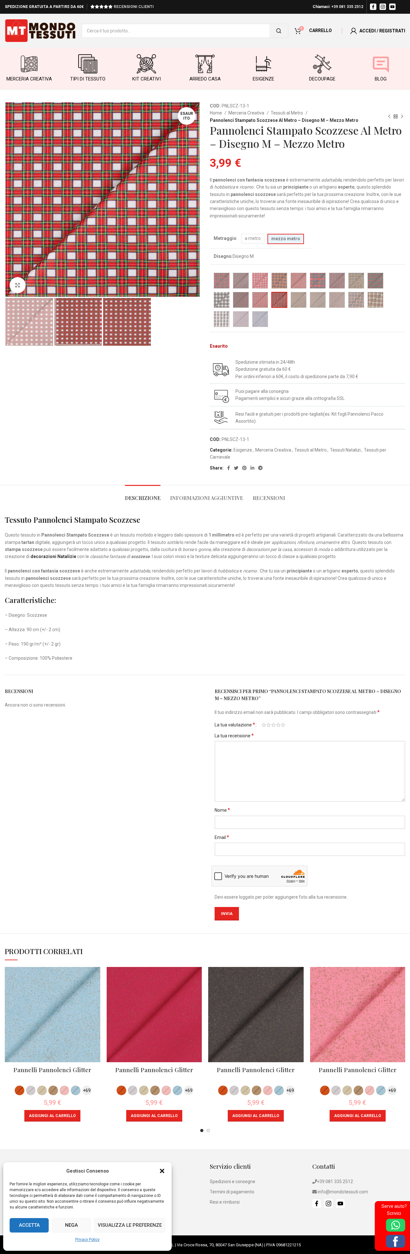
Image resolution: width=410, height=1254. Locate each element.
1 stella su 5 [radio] (263, 725)
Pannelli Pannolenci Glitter (52, 1069)
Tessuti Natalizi (345, 450)
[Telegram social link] (260, 468)
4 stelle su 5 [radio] (278, 725)
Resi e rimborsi (225, 1202)
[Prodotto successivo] (402, 117)
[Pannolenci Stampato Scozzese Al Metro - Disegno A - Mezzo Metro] (222, 281)
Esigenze (243, 450)
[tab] (142, 494)
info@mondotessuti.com (343, 1191)
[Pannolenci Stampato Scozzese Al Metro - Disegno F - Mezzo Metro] (318, 281)
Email (222, 837)
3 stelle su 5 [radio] (273, 725)
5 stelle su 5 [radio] (283, 725)
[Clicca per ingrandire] (18, 285)
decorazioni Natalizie (53, 556)
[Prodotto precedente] (389, 117)
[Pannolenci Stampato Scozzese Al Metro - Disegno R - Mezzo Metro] (375, 300)
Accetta (29, 1225)
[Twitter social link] (236, 468)
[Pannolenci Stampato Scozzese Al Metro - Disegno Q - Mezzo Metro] (356, 300)
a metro (253, 238)
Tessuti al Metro (287, 112)
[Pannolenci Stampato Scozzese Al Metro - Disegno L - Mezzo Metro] (260, 300)
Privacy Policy (87, 1239)
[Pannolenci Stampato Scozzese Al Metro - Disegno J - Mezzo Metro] (222, 300)
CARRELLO (320, 30)
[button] (162, 1171)
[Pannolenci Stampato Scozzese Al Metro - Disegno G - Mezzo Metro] (337, 281)
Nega (71, 1225)
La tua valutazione (235, 724)
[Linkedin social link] (252, 468)
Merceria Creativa (246, 112)
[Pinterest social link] (244, 468)
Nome (222, 810)
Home (216, 112)
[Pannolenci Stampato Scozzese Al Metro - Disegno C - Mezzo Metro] (260, 281)
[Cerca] (278, 31)
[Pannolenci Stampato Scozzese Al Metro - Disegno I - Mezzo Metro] (375, 281)
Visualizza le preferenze (130, 1225)
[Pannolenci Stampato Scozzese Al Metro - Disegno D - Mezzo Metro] (279, 281)
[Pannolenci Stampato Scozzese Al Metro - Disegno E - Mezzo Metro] (299, 281)
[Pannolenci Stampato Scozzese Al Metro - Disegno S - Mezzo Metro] (222, 319)
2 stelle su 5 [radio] (268, 725)
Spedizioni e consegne (232, 1181)
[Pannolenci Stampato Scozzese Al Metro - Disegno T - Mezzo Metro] (241, 319)
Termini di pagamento (232, 1191)
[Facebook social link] (228, 468)
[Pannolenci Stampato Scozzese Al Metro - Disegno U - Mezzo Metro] (260, 319)
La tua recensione (234, 736)
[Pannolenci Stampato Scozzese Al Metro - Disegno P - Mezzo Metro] (337, 300)
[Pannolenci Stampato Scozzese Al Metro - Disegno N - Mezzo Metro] (299, 300)
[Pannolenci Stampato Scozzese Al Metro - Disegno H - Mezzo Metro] (356, 281)
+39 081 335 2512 (347, 6)
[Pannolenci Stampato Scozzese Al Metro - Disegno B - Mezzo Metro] (241, 281)
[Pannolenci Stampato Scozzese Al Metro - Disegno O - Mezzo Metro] (318, 300)
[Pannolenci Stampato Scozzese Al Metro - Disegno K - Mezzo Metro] (241, 300)
